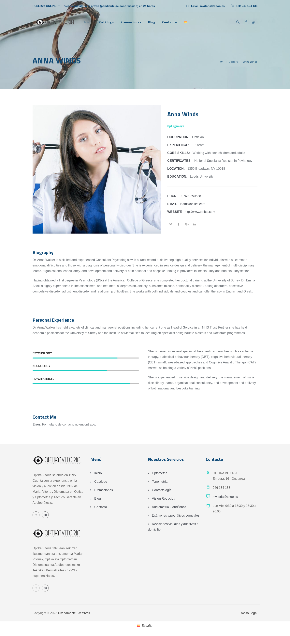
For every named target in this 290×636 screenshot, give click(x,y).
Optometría (159, 473)
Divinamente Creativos (74, 613)
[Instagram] (253, 22)
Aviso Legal (249, 613)
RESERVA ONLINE (45, 5)
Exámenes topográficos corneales (175, 515)
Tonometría (159, 481)
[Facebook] (246, 22)
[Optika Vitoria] (55, 22)
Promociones (131, 22)
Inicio (88, 22)
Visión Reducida (163, 498)
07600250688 (191, 196)
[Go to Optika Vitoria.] (221, 62)
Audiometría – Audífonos (169, 507)
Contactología (161, 490)
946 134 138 (249, 5)
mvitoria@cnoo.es (212, 5)
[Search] (238, 22)
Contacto (169, 22)
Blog (151, 22)
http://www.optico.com (200, 211)
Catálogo (106, 22)
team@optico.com (192, 204)
